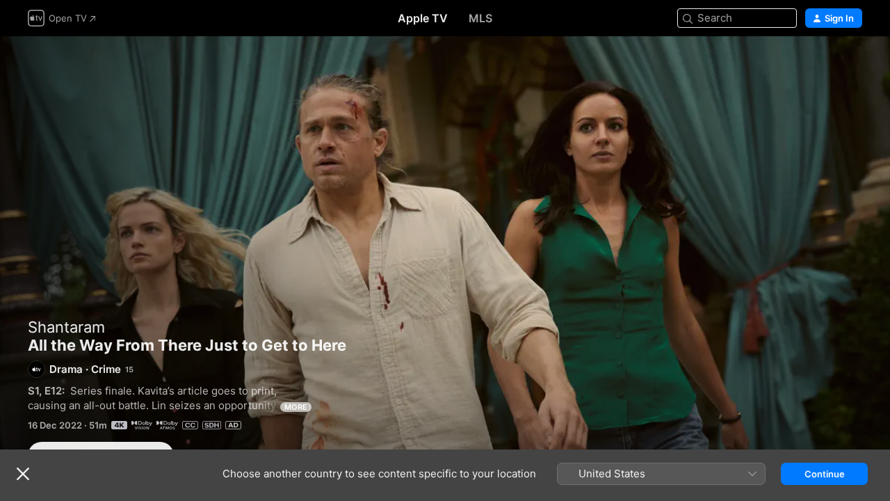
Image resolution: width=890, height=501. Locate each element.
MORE (295, 407)
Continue (824, 473)
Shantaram (66, 327)
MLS (480, 18)
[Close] (23, 474)
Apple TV (423, 18)
